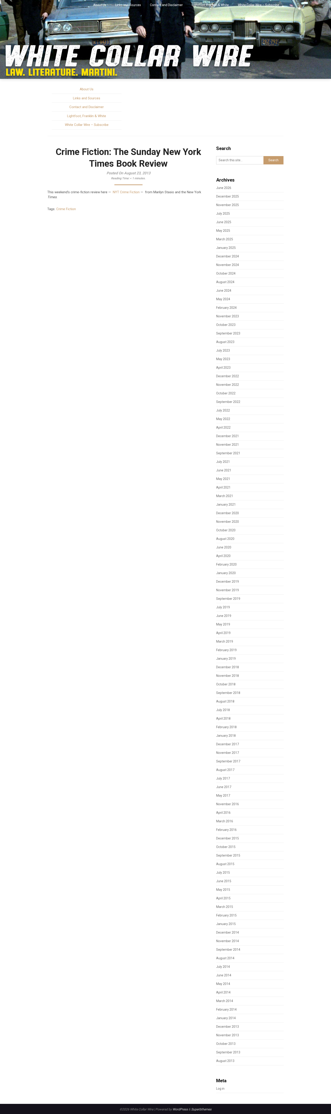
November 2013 (227, 1035)
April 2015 (223, 898)
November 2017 (227, 753)
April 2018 (223, 718)
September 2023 (228, 333)
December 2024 (227, 256)
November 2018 (227, 675)
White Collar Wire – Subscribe (258, 5)
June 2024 (223, 290)
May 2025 (223, 230)
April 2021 (223, 487)
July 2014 (223, 966)
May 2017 (223, 795)
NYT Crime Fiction (126, 192)
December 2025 (227, 196)
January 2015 (226, 924)
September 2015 (228, 855)
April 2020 (223, 556)
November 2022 (227, 384)
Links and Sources (128, 5)
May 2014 (223, 984)
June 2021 (223, 470)
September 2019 (228, 598)
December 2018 (227, 667)
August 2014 (225, 958)
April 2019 (223, 633)
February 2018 (226, 727)
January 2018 (226, 735)
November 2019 (227, 590)
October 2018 (226, 684)
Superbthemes (201, 1109)
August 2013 (225, 1061)
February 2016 (226, 830)
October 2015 (226, 847)
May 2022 (223, 419)
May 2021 (223, 479)
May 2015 (223, 889)
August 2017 (225, 770)
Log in (220, 1088)
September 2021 (228, 453)
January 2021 (226, 504)
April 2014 (223, 992)
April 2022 (223, 427)
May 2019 (223, 624)
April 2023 (223, 367)
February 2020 (226, 564)
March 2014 (224, 1001)
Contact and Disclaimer (166, 5)
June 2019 (223, 616)
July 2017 (223, 778)
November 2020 (227, 521)
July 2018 (223, 710)
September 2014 (228, 949)
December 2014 (227, 932)
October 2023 (226, 325)
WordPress (180, 1109)
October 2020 (226, 530)
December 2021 (227, 436)
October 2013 (226, 1044)
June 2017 (223, 787)
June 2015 (223, 881)
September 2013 (228, 1052)
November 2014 (227, 941)
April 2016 (223, 812)
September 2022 (228, 402)
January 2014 (226, 1018)
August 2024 (225, 282)
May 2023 (223, 359)
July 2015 (223, 872)
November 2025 (227, 205)
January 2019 (226, 658)
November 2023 (227, 316)
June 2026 (223, 188)
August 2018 (225, 701)
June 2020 (223, 547)
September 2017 (228, 761)
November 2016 (227, 804)
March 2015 (224, 907)
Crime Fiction (66, 209)
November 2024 (227, 265)
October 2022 (226, 393)
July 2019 (223, 607)
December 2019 (227, 581)
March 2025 (224, 239)
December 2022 (227, 376)
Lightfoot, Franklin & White (210, 5)
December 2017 (227, 744)
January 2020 (226, 573)
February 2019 (226, 650)
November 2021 (227, 444)
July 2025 (223, 213)
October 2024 (226, 273)
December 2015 (227, 838)
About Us (99, 5)
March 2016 (224, 821)
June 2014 (223, 975)
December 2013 (227, 1026)
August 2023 (225, 342)
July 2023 (223, 350)
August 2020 (225, 539)
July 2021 (223, 462)
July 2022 (223, 410)
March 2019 (224, 641)
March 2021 (224, 496)
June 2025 (223, 222)
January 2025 (226, 248)
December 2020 (227, 513)
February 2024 (226, 307)
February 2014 (226, 1009)
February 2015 (226, 915)
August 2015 (225, 864)
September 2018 (228, 693)
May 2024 (223, 299)
